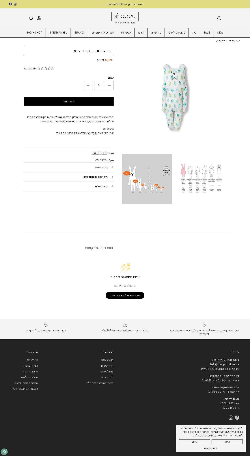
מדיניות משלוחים (29, 377)
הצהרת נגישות (31, 365)
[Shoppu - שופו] (125, 18)
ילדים (141, 32)
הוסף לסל (69, 101)
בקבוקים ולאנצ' (177, 32)
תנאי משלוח (101, 186)
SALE (207, 32)
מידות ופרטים (101, 167)
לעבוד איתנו (107, 377)
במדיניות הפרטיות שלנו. (206, 435)
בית (194, 32)
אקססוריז (126, 32)
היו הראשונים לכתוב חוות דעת (125, 295)
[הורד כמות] (88, 85)
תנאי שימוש (32, 360)
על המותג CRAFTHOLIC (95, 177)
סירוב (194, 441)
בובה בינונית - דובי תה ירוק (227, 40)
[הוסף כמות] (109, 85)
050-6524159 (219, 360)
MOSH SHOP (34, 32)
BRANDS (79, 32)
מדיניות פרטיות (30, 371)
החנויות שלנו (107, 365)
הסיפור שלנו (107, 360)
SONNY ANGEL (58, 32)
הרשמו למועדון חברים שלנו (100, 383)
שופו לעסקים (107, 371)
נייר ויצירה (156, 32)
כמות (111, 77)
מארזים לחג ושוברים (103, 32)
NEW (220, 32)
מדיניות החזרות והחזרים (26, 383)
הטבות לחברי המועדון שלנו (24, 388)
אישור (227, 441)
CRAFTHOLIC (99, 153)
